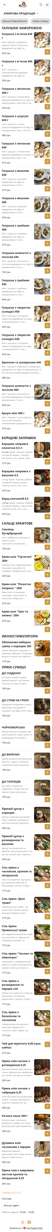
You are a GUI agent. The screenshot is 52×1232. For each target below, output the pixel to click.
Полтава (7, 1198)
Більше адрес (11, 1205)
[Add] (47, 52)
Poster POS (36, 1228)
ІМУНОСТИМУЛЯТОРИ (14, 21)
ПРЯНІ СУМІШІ (41, 21)
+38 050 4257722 (11, 1192)
